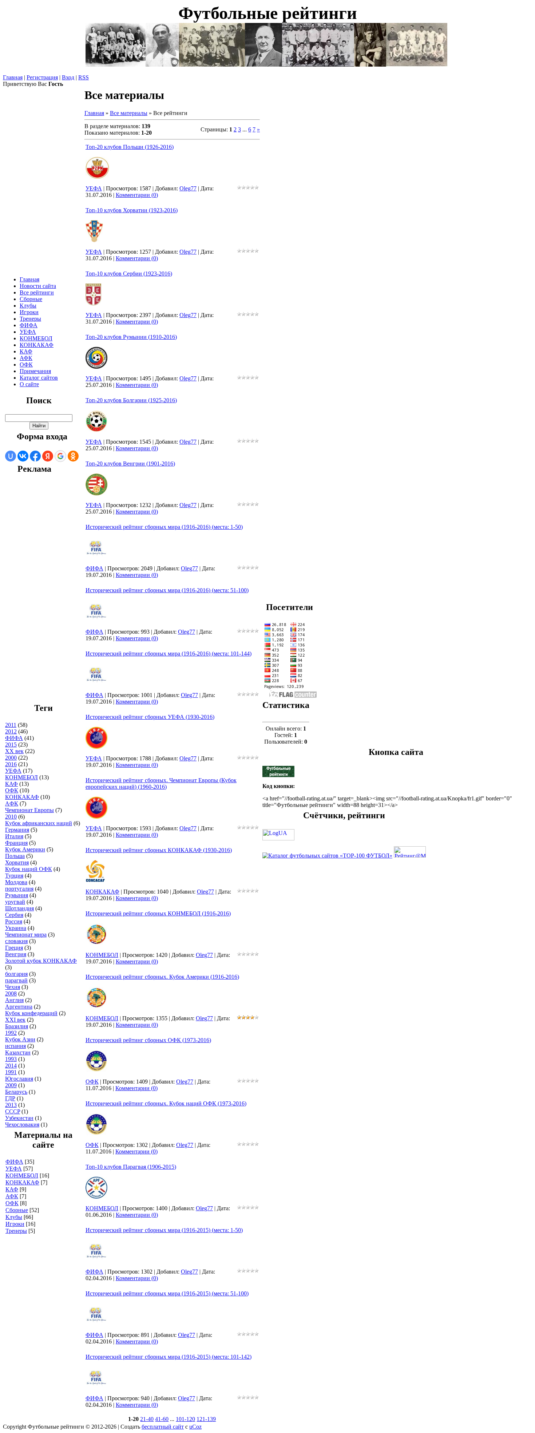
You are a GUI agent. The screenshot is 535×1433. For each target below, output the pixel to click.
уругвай (15, 902)
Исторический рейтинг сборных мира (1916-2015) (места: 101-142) (168, 1357)
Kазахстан (18, 1052)
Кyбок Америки (25, 849)
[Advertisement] (34, 592)
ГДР (10, 1098)
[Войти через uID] (10, 456)
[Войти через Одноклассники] (73, 456)
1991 (11, 1072)
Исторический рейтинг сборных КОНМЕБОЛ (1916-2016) (158, 913)
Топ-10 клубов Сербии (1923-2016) (129, 273)
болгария (16, 974)
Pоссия (13, 921)
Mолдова (16, 882)
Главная (13, 77)
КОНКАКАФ (22, 797)
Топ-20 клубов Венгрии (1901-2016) (130, 463)
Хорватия (17, 862)
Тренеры (16, 1231)
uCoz (195, 1427)
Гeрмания (17, 830)
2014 (11, 1065)
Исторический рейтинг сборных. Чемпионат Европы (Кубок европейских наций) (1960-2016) (161, 783)
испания (15, 1046)
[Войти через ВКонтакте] (22, 456)
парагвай (16, 980)
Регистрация (42, 77)
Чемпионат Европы (29, 810)
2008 (11, 993)
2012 (11, 731)
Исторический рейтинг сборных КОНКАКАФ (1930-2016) (159, 850)
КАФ (11, 784)
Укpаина (15, 928)
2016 (11, 764)
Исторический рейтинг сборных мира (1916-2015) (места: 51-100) (167, 1293)
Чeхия (12, 987)
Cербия (14, 915)
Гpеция (14, 948)
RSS (83, 77)
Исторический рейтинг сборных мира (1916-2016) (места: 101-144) (168, 653)
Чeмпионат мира (26, 934)
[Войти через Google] (60, 456)
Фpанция (16, 843)
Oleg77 (188, 188)
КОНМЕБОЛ (21, 777)
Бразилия (16, 1026)
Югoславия (19, 1079)
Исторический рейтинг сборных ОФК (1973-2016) (148, 1040)
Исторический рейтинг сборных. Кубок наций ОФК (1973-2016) (166, 1103)
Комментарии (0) (137, 195)
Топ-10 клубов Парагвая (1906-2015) (131, 1167)
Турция (14, 875)
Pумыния (16, 895)
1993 (11, 1059)
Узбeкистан (19, 1118)
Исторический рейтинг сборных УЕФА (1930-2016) (150, 717)
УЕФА (13, 771)
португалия (19, 889)
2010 (11, 817)
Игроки (14, 1224)
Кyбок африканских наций (38, 823)
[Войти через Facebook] (35, 456)
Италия (14, 836)
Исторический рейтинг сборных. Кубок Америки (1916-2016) (162, 977)
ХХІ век (15, 1020)
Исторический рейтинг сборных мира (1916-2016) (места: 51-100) (167, 590)
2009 (11, 1085)
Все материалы (128, 113)
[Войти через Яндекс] (47, 456)
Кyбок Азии (20, 1039)
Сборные (16, 1210)
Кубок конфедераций (31, 1013)
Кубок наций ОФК (28, 869)
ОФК (11, 790)
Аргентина (18, 1007)
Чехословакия (22, 1124)
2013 (11, 1105)
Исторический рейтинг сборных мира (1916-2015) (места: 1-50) (164, 1230)
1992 (11, 1033)
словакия (16, 941)
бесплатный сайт (163, 1427)
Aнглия (14, 1000)
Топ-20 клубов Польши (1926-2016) (130, 147)
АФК (11, 1196)
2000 (11, 758)
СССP (12, 1111)
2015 (11, 744)
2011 (10, 725)
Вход (68, 77)
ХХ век (14, 751)
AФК (11, 803)
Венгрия (15, 954)
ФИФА (14, 738)
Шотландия (19, 908)
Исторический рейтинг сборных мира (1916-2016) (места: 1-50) (164, 527)
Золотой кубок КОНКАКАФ (41, 961)
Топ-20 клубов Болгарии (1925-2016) (131, 400)
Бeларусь (16, 1092)
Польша (15, 856)
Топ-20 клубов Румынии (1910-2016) (131, 337)
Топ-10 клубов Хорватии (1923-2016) (132, 210)
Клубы (13, 1217)
